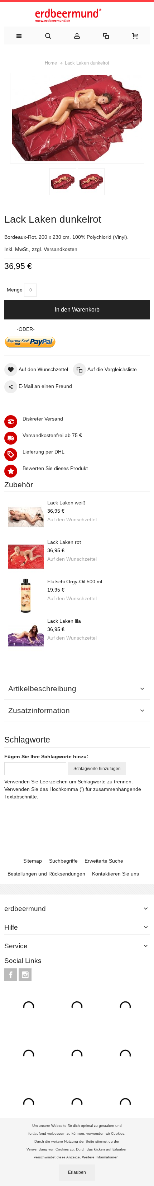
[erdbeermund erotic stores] (77, 16)
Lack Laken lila (64, 621)
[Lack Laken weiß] (26, 517)
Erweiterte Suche (104, 861)
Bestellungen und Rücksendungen (46, 874)
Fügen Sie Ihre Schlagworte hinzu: (46, 756)
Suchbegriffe (63, 861)
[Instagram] (25, 975)
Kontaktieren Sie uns (115, 874)
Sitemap (32, 861)
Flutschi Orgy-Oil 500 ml (74, 581)
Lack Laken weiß (66, 503)
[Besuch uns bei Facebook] (11, 975)
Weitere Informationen (101, 1157)
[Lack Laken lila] (26, 635)
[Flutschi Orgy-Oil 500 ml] (26, 596)
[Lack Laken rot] (26, 556)
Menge (15, 290)
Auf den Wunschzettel (72, 519)
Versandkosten (60, 249)
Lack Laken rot (64, 542)
